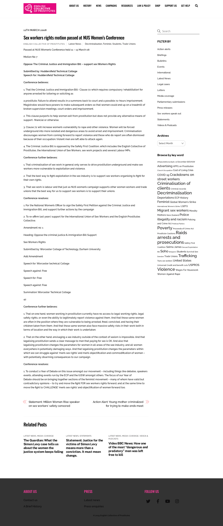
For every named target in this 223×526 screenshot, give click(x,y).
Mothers (161, 215)
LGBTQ (184, 206)
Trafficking (187, 255)
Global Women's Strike (183, 202)
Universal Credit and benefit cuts (172, 265)
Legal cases (163, 84)
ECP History (181, 197)
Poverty (164, 227)
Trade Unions (129, 44)
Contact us (30, 500)
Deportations (165, 197)
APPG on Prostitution (183, 166)
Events (160, 66)
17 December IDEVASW (185, 162)
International (164, 72)
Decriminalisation (93, 44)
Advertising (164, 166)
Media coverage (45, 436)
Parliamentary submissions (171, 102)
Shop (157, 5)
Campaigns (111, 5)
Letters (161, 90)
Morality (193, 211)
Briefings (161, 55)
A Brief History (33, 506)
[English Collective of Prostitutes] (40, 12)
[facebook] (158, 501)
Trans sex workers (164, 261)
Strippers (172, 252)
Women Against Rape (168, 274)
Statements (85, 436)
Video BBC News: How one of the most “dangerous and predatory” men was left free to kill (128, 449)
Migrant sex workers (173, 210)
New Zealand (173, 215)
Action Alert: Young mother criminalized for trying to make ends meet (118, 403)
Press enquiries (94, 506)
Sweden (160, 256)
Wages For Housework (187, 270)
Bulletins (161, 61)
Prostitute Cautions (166, 233)
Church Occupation (164, 170)
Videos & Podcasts (167, 125)
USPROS (193, 264)
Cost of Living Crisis (183, 170)
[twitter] (149, 501)
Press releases (164, 107)
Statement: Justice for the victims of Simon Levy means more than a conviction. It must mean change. (84, 447)
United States (182, 260)
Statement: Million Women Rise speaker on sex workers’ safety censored (54, 403)
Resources (127, 5)
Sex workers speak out (169, 113)
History (87, 5)
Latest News (75, 44)
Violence (166, 269)
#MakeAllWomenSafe (166, 162)
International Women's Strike (168, 206)
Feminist (107, 44)
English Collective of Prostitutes (44, 44)
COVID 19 (163, 174)
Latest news (92, 500)
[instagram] (178, 501)
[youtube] (168, 501)
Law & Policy (143, 5)
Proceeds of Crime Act (183, 228)
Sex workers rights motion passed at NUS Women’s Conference (74, 37)
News (98, 5)
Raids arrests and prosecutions (172, 237)
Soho (164, 251)
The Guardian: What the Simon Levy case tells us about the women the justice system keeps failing (43, 446)
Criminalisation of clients (173, 185)
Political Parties (178, 224)
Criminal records (178, 189)
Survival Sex (192, 252)
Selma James (174, 247)
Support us (171, 5)
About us (74, 5)
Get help (185, 5)
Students (116, 44)
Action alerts (163, 49)
